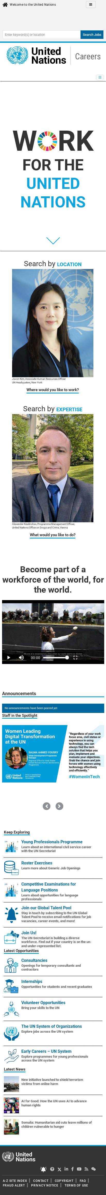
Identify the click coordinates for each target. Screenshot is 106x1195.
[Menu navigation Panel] (99, 77)
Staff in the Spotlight (19, 715)
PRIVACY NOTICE (44, 1185)
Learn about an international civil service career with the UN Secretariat (56, 849)
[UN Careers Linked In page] (66, 1169)
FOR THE (53, 183)
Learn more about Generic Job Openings (51, 868)
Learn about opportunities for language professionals (49, 897)
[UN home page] (18, 1156)
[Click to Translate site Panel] (91, 4)
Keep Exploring (17, 832)
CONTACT (40, 1181)
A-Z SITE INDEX (15, 1181)
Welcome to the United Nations (33, 4)
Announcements (19, 693)
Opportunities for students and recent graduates (56, 987)
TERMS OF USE (76, 1185)
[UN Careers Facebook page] (72, 1169)
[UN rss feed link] (86, 1169)
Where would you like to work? (52, 390)
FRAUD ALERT (14, 1185)
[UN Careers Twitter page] (52, 1169)
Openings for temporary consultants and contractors (51, 968)
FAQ (83, 1181)
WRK (53, 141)
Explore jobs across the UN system (47, 1031)
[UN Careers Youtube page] (79, 1169)
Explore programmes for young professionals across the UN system (54, 1059)
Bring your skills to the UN (40, 1008)
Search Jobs (92, 35)
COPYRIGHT (64, 1181)
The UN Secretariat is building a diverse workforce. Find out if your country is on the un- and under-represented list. (56, 942)
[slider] (53, 650)
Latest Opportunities (21, 950)
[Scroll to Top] (97, 1187)
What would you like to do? (52, 535)
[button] (46, 806)
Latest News (14, 1069)
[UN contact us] (93, 1169)
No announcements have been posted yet (31, 708)
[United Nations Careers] (52, 55)
